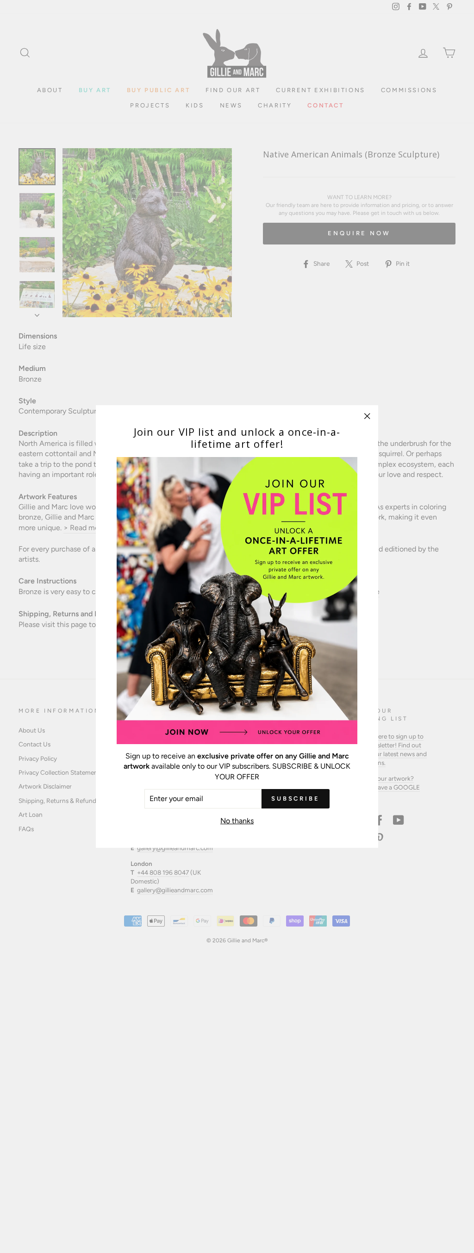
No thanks (237, 820)
